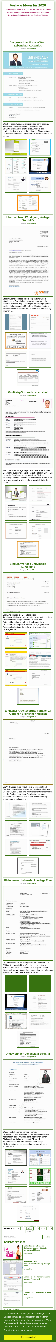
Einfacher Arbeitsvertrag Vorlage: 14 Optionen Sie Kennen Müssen (28, 712)
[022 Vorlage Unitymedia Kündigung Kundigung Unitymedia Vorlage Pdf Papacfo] (40, 686)
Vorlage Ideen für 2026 (28, 5)
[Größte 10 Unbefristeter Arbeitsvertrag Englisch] (16, 837)
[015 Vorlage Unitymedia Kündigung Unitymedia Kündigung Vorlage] (16, 648)
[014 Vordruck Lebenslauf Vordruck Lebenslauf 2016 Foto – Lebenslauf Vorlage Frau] (28, 557)
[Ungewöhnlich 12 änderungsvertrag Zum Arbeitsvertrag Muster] (16, 818)
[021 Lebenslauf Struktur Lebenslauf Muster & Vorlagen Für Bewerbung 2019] (28, 1221)
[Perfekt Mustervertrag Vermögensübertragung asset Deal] (16, 855)
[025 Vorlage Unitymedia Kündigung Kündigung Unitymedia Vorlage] (40, 648)
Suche (48, 1237)
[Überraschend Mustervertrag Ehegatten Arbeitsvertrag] (40, 855)
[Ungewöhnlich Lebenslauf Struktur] (28, 1129)
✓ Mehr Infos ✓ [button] (25, 1330)
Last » (29, 1231)
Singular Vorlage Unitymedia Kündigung (28, 565)
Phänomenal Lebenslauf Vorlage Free (28, 880)
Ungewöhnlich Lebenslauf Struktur (28, 1053)
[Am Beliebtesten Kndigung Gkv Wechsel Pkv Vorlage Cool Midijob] (28, 874)
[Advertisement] (28, 27)
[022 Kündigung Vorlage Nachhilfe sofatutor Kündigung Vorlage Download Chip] (40, 330)
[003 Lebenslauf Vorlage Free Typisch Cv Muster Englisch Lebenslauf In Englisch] (40, 991)
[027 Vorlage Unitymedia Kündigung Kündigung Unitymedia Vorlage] (40, 667)
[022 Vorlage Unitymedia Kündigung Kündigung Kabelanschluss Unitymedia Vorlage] (16, 667)
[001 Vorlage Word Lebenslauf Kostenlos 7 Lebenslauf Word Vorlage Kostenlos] (28, 211)
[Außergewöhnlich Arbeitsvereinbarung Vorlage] (40, 837)
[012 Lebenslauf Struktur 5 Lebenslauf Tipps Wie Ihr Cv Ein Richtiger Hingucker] (40, 1165)
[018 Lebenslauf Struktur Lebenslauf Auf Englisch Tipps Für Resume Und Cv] (16, 1165)
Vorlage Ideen (31, 48)
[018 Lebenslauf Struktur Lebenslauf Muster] (40, 1203)
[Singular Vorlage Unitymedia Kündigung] (28, 612)
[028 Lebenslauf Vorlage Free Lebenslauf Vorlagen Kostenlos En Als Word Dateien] (16, 1010)
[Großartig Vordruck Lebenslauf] (28, 468)
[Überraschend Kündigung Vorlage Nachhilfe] (28, 296)
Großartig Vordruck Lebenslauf (28, 392)
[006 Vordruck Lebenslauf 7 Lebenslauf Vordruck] (16, 539)
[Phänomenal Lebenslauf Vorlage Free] (28, 960)
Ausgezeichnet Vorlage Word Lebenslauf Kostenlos (28, 44)
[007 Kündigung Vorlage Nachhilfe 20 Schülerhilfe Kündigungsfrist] (16, 367)
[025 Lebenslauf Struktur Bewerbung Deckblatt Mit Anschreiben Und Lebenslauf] (40, 1184)
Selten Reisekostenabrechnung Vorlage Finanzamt (37, 1278)
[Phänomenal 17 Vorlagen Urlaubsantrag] (40, 818)
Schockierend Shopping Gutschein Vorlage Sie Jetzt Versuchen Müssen (35, 1248)
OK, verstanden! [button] (28, 1337)
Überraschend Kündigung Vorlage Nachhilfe (27, 219)
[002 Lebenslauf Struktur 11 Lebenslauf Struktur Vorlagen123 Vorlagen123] (16, 1203)
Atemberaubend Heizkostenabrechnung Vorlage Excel (37, 1263)
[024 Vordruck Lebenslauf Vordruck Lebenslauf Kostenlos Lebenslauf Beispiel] (40, 539)
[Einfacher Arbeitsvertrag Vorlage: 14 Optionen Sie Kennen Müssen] (28, 784)
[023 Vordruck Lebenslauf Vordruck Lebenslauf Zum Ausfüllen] (40, 502)
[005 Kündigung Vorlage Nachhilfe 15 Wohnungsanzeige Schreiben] (16, 348)
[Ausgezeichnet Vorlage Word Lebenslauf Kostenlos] (28, 121)
